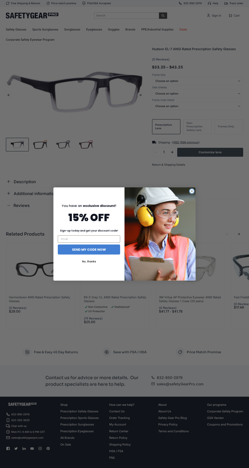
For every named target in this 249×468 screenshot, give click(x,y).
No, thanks (89, 261)
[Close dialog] (192, 191)
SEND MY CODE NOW (89, 249)
